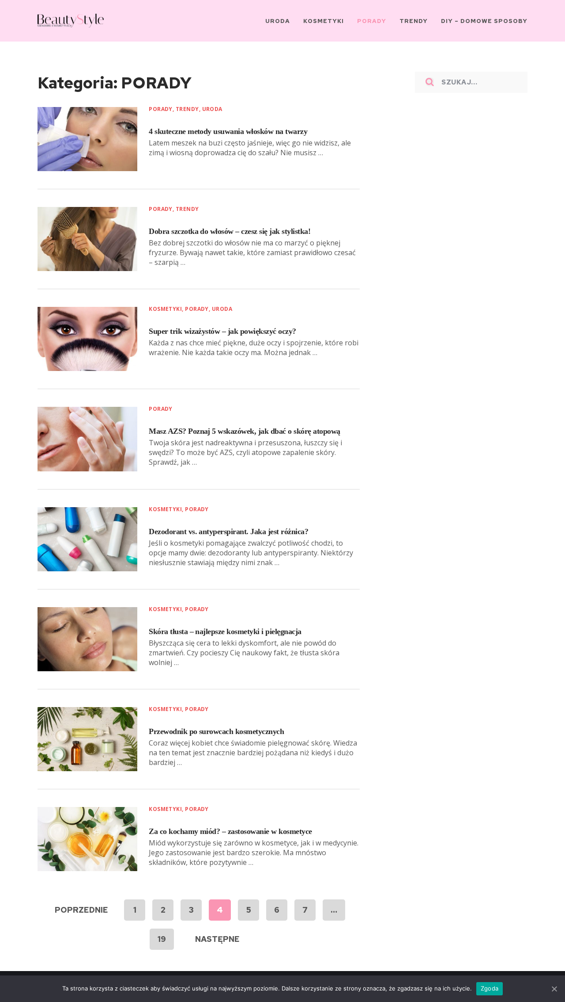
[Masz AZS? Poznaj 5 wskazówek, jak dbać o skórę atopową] (87, 439)
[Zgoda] (554, 988)
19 (162, 939)
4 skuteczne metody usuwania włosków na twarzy (228, 131)
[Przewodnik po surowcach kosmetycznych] (87, 739)
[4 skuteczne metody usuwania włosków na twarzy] (87, 139)
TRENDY (187, 109)
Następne (217, 939)
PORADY (161, 109)
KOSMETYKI (165, 309)
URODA (212, 109)
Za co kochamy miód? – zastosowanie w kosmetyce (230, 831)
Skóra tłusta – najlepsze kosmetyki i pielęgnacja (225, 631)
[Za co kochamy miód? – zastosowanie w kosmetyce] (87, 839)
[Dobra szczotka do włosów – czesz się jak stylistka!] (87, 239)
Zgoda (489, 988)
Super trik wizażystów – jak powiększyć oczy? (222, 331)
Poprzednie (81, 910)
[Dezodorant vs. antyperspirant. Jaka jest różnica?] (87, 539)
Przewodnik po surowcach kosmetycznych (216, 731)
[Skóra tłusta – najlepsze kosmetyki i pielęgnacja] (87, 639)
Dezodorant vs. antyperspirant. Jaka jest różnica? (228, 531)
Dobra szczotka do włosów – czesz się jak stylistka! (229, 231)
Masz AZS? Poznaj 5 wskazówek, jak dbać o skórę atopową (244, 431)
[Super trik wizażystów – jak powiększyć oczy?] (87, 339)
